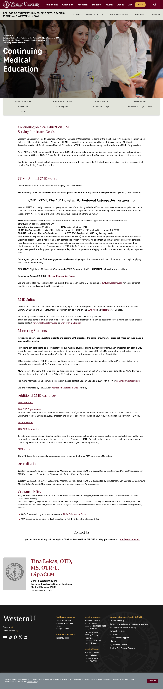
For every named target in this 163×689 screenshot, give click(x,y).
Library (113, 641)
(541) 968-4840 (91, 655)
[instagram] (10, 637)
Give (130, 4)
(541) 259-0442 (91, 643)
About (120, 4)
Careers (6, 627)
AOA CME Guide (25, 402)
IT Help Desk (115, 634)
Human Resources (117, 631)
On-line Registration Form (61, 276)
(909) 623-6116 (62, 628)
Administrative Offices (11, 40)
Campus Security (117, 620)
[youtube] (5, 637)
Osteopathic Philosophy (62, 101)
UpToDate (106, 309)
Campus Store (9, 630)
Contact (23, 111)
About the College (119, 14)
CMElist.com (24, 449)
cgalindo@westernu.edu (128, 380)
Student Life (23, 106)
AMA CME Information (28, 429)
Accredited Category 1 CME (65, 387)
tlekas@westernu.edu (41, 590)
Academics (67, 4)
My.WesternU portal (118, 644)
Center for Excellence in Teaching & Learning (129, 624)
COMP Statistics (101, 101)
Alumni (109, 4)
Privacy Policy (32, 681)
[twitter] (20, 637)
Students (96, 4)
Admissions (52, 4)
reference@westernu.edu (45, 322)
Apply (140, 4)
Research (83, 4)
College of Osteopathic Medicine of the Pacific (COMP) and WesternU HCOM (34, 15)
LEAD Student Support (119, 637)
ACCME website (25, 422)
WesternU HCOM (94, 14)
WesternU (7, 36)
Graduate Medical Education (34, 40)
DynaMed (92, 309)
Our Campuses (62, 106)
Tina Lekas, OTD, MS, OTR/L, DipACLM (51, 567)
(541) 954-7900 (91, 661)
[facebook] (15, 637)
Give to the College (101, 106)
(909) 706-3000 (62, 638)
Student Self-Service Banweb (122, 648)
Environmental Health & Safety (123, 627)
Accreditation (140, 101)
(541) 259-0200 (91, 628)
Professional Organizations (140, 106)
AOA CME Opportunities (29, 409)
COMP (76, 14)
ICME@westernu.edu (112, 282)
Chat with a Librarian (71, 322)
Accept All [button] (152, 680)
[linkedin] (25, 637)
